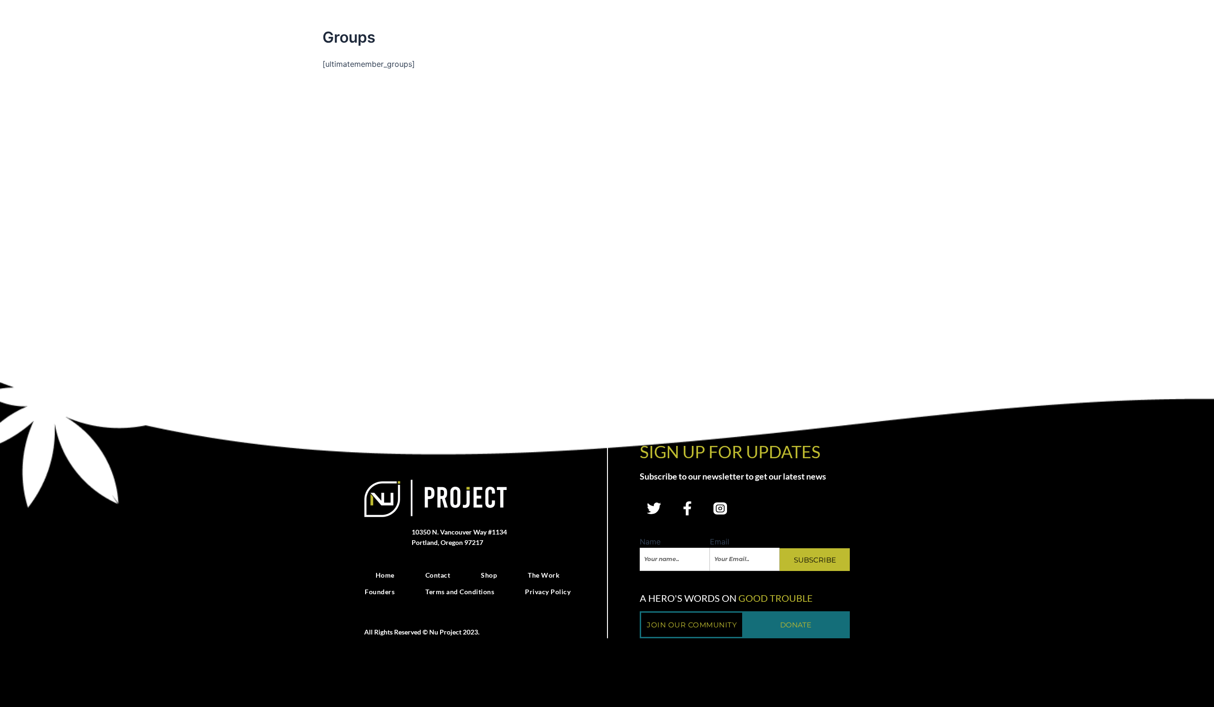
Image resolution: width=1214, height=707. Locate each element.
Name (650, 541)
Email (719, 541)
